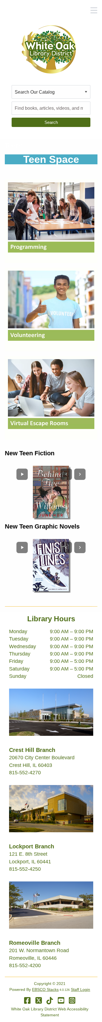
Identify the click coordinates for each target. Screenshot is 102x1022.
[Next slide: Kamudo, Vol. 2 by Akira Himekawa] (80, 547)
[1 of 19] (51, 492)
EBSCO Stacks (45, 989)
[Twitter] (38, 1000)
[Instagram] (72, 1000)
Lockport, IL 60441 (30, 861)
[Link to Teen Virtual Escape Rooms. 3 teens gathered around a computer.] (51, 393)
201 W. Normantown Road (39, 950)
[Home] (48, 49)
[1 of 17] (51, 565)
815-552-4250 (25, 869)
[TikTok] (49, 1000)
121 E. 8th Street (28, 854)
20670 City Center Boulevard (42, 757)
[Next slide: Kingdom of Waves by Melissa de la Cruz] (80, 474)
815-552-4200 (25, 965)
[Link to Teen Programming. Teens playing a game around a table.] (51, 217)
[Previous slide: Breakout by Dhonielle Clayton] (66, 474)
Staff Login (80, 989)
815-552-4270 (25, 772)
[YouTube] (61, 1000)
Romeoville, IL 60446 (33, 958)
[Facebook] (27, 1000)
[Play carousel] (22, 474)
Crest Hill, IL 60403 (30, 765)
